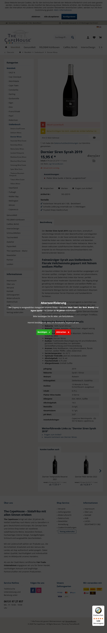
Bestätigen (42, 332)
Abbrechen (61, 332)
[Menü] (102, 607)
